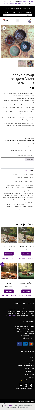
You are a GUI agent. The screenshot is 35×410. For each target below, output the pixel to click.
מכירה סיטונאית (29, 374)
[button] (17, 20)
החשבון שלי (7, 12)
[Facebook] (31, 385)
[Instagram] (26, 385)
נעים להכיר (20, 12)
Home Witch (14, 141)
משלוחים (28, 170)
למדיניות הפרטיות (8, 406)
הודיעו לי (30, 159)
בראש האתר (11, 316)
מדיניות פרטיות (29, 369)
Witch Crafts (23, 141)
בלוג (14, 12)
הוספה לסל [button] (26, 254)
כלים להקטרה (20, 143)
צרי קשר (31, 377)
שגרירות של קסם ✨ (27, 380)
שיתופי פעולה (29, 12)
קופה (32, 360)
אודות (32, 357)
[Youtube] (21, 385)
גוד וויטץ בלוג (29, 371)
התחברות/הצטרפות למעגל (12, 4)
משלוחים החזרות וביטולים (26, 366)
